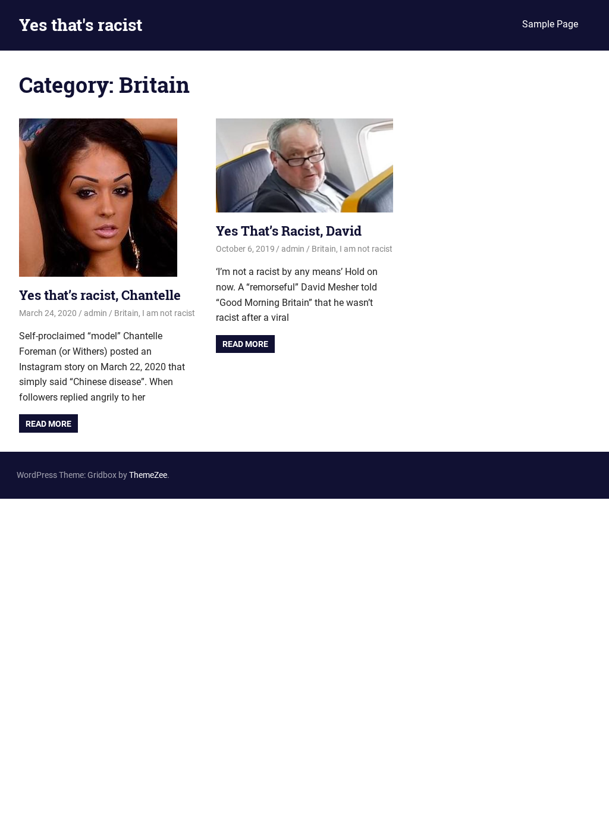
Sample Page (550, 24)
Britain (126, 313)
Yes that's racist (80, 25)
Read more (48, 424)
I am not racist (168, 313)
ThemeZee (148, 475)
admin (95, 313)
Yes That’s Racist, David (289, 230)
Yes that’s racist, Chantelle (100, 295)
